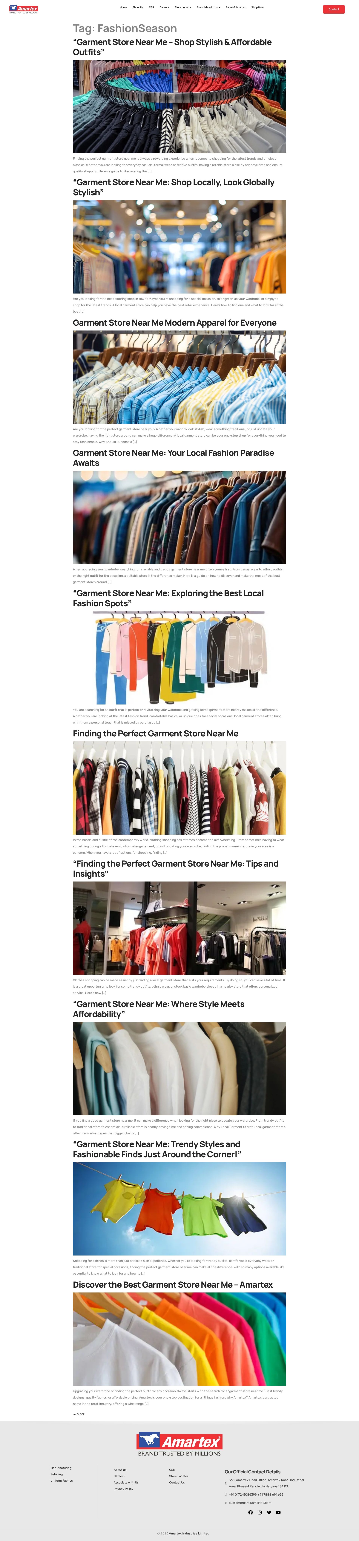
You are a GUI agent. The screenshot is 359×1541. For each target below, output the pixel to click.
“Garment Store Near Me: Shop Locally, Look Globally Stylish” (173, 187)
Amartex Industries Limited (189, 1533)
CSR (151, 7)
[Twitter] (268, 1512)
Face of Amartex (236, 7)
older (78, 1414)
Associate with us (207, 7)
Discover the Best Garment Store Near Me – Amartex (173, 1284)
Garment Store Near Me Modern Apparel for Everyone (175, 322)
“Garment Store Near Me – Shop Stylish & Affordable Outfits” (172, 47)
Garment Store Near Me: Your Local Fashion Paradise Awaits (173, 457)
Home (123, 7)
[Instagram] (259, 1512)
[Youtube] (278, 1512)
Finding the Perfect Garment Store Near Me (155, 733)
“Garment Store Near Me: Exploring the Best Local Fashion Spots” (168, 598)
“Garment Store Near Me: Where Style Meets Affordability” (159, 1009)
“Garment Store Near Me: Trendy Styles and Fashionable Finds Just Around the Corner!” (157, 1149)
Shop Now (257, 7)
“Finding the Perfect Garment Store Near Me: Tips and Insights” (175, 868)
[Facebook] (250, 1512)
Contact (334, 9)
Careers (164, 7)
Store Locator (183, 7)
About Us (138, 7)
